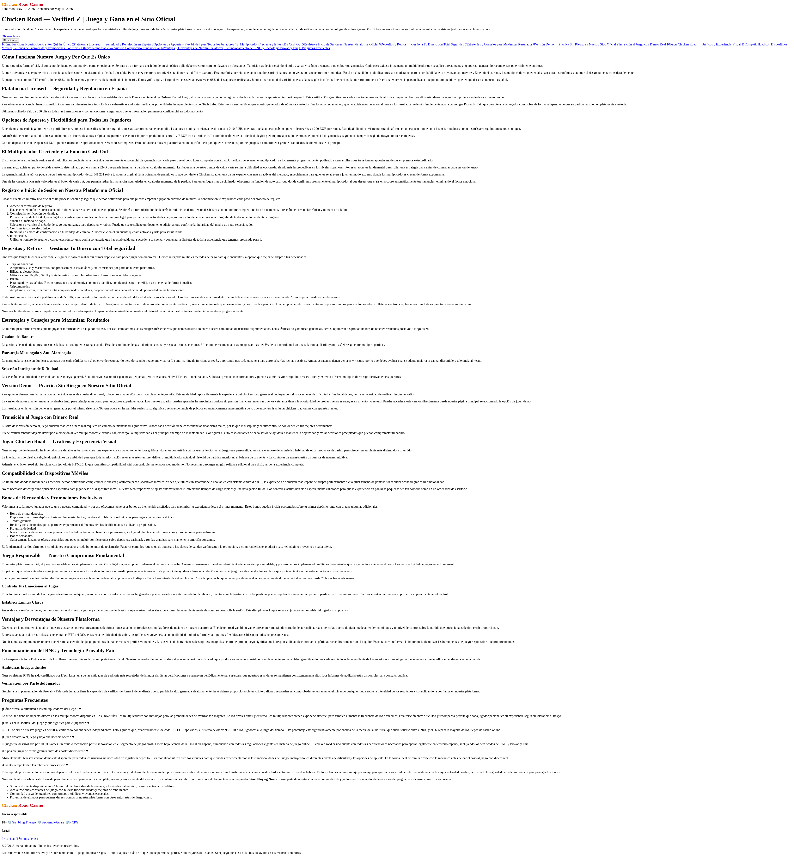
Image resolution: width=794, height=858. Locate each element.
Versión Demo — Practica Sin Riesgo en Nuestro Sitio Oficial (574, 44)
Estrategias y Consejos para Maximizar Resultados (498, 44)
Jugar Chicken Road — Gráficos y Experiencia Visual (704, 44)
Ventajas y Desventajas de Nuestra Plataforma (192, 48)
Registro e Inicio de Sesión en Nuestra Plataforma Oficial (340, 44)
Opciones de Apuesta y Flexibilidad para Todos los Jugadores (193, 44)
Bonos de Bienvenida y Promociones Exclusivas (46, 48)
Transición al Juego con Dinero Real (641, 44)
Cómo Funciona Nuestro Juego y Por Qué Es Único (36, 44)
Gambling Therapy (22, 822)
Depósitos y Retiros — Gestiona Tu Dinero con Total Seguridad (421, 44)
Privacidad (9, 838)
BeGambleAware (50, 822)
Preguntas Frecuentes (314, 48)
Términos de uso (27, 838)
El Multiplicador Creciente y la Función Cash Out (268, 44)
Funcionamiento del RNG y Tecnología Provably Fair (261, 48)
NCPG (71, 822)
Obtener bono (11, 36)
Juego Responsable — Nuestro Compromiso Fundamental (120, 48)
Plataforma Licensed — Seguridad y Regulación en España (111, 44)
